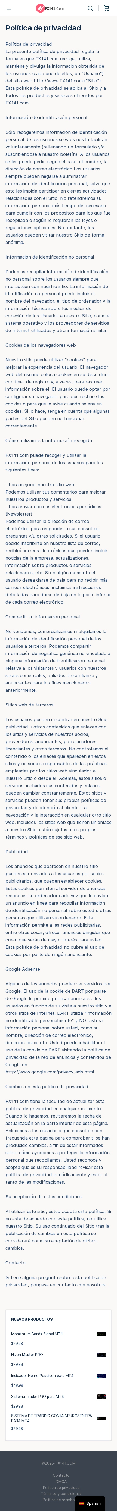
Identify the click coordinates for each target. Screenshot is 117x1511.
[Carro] (106, 8)
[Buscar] (91, 8)
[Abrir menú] (8, 8)
